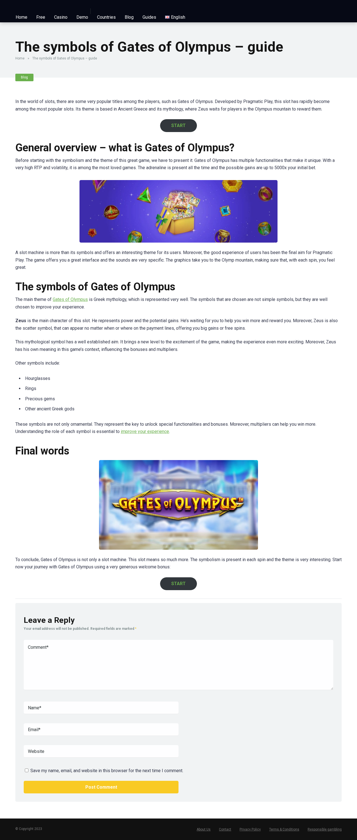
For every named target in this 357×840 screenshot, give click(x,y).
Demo (82, 17)
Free (40, 17)
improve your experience (145, 431)
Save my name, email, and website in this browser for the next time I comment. (106, 770)
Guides (149, 17)
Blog (129, 17)
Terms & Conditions (284, 829)
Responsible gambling (325, 829)
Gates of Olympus (70, 299)
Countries (106, 17)
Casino (60, 17)
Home (21, 17)
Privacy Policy (250, 829)
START (178, 125)
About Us (204, 829)
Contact (225, 829)
